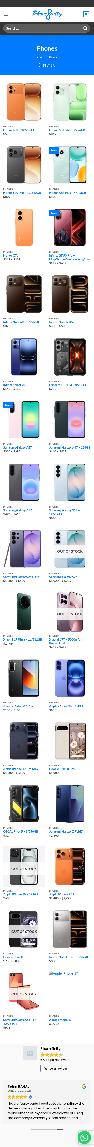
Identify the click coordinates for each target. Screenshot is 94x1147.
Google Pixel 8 (13, 957)
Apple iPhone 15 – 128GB (20, 894)
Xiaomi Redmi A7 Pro (18, 706)
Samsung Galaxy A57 (17, 510)
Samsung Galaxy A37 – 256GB (69, 447)
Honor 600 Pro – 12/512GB (22, 192)
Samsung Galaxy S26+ (64, 577)
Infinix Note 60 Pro (62, 322)
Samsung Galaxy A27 (17, 447)
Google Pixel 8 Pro (62, 769)
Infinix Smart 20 (14, 385)
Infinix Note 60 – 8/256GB (21, 322)
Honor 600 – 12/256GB (19, 130)
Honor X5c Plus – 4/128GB (67, 192)
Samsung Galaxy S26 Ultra (21, 577)
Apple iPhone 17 (60, 1020)
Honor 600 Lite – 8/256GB (67, 130)
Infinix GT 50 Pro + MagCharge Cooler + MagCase (69, 257)
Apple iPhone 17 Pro (63, 894)
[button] (6, 14)
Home (40, 57)
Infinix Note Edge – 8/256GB (68, 957)
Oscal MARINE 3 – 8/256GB (68, 385)
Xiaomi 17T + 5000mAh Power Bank (65, 641)
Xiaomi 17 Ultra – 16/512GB (22, 639)
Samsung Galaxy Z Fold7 (66, 831)
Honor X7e (10, 255)
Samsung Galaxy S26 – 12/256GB (64, 512)
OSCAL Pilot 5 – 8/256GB (20, 831)
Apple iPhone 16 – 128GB (66, 706)
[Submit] (85, 28)
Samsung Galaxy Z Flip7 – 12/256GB (20, 1021)
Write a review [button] (55, 1068)
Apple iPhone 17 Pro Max (20, 769)
